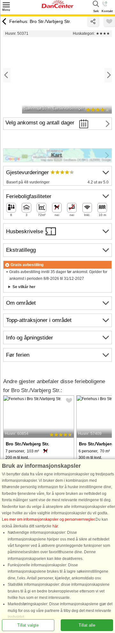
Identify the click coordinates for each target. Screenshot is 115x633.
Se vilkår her (23, 287)
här (55, 526)
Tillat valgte (28, 625)
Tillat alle (87, 625)
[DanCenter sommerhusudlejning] (57, 6)
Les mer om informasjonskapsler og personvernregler (48, 519)
